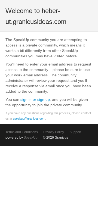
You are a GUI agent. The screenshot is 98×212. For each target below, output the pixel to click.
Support (75, 132)
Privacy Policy (53, 132)
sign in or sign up (35, 99)
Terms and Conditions (21, 132)
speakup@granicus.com (29, 118)
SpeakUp (31, 137)
